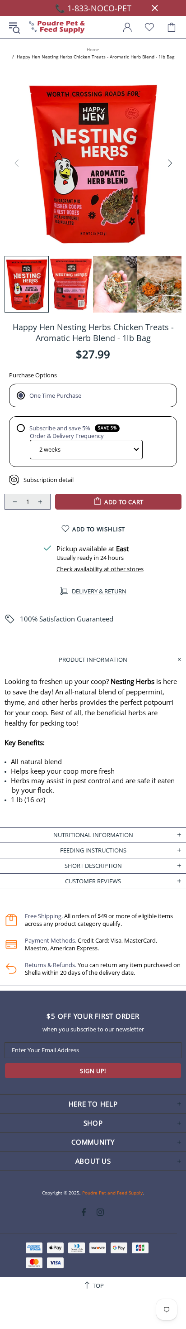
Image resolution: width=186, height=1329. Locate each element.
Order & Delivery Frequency (67, 436)
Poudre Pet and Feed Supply (57, 27)
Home (93, 49)
